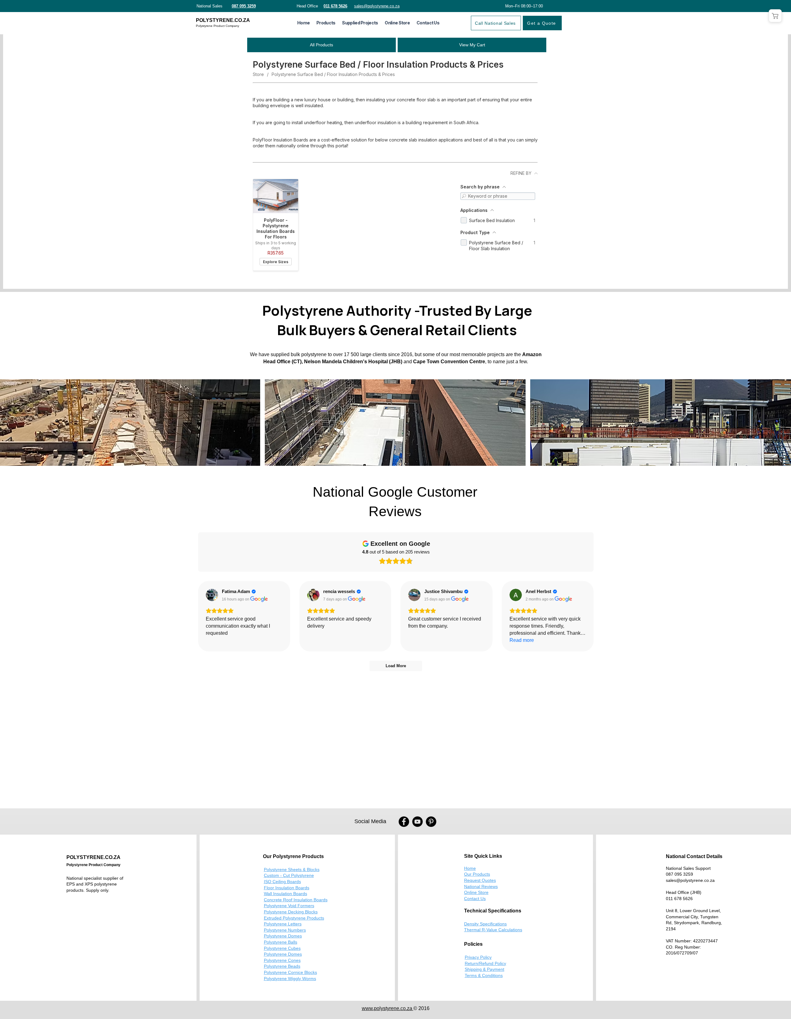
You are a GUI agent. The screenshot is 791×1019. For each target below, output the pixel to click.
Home (470, 868)
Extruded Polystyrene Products (294, 918)
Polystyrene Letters (283, 923)
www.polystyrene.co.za (387, 1008)
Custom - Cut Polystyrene (289, 875)
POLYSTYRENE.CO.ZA (223, 20)
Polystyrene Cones (282, 960)
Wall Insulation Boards (285, 893)
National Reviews (481, 886)
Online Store (476, 892)
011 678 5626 (679, 898)
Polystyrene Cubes (282, 948)
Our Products (477, 874)
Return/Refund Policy (485, 963)
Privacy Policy (478, 957)
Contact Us (475, 898)
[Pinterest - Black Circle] (431, 821)
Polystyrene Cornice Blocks (290, 972)
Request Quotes (480, 880)
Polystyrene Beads (282, 966)
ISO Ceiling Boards (282, 881)
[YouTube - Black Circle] (417, 821)
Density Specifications (485, 923)
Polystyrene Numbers (285, 930)
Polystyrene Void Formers (289, 905)
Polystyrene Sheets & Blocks (291, 869)
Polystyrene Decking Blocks (291, 911)
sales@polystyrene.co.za (690, 880)
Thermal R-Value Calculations (493, 929)
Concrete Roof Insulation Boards (296, 899)
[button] (326, 22)
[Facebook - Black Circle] (404, 821)
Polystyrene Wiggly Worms (290, 978)
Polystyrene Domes (283, 935)
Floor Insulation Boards (286, 887)
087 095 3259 (679, 874)
